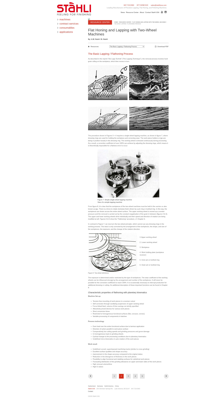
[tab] (70, 19)
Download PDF (163, 46)
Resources (95, 46)
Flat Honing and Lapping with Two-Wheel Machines (149, 22)
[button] (71, 19)
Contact (90, 391)
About (142, 12)
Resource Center (132, 12)
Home (116, 22)
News (123, 12)
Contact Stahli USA (152, 12)
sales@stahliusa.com (158, 5)
